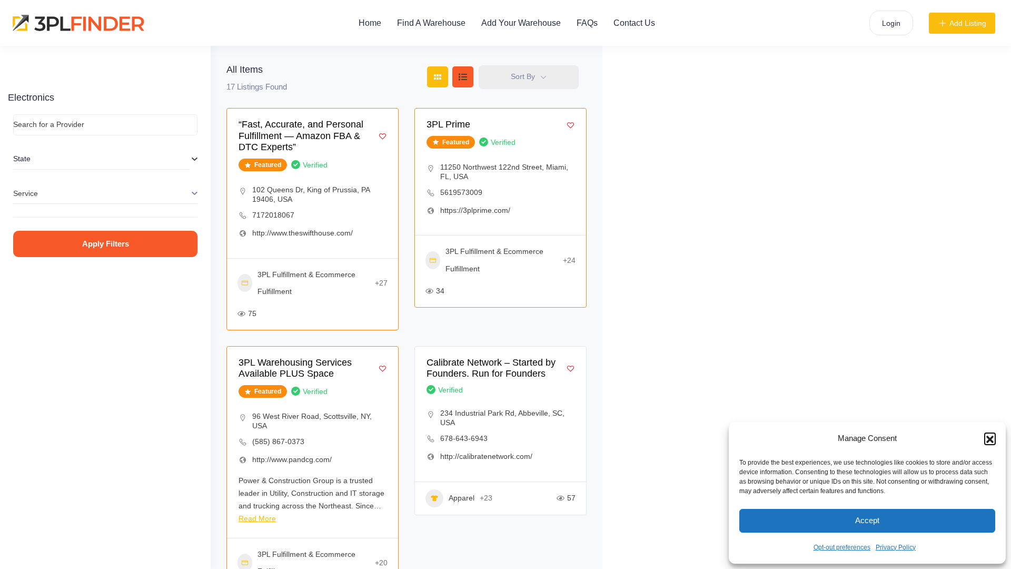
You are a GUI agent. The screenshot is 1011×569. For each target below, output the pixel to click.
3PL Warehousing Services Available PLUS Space (295, 368)
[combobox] (101, 159)
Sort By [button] (523, 76)
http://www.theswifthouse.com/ (302, 233)
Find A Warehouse (431, 22)
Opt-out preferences (842, 547)
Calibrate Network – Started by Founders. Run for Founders (491, 368)
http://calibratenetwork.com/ (486, 456)
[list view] (462, 76)
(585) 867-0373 (278, 441)
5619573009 (461, 192)
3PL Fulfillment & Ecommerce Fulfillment (306, 283)
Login (891, 23)
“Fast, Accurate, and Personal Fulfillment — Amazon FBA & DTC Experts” (301, 135)
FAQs (587, 22)
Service (25, 193)
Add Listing (967, 23)
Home (370, 22)
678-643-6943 (464, 438)
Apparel (461, 498)
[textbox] (101, 159)
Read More (257, 518)
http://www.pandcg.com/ (292, 459)
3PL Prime (448, 124)
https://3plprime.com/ (475, 210)
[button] (990, 438)
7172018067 (273, 215)
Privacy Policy (896, 547)
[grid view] (437, 76)
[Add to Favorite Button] (382, 136)
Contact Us (634, 22)
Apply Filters (105, 243)
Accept (867, 520)
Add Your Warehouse (521, 22)
